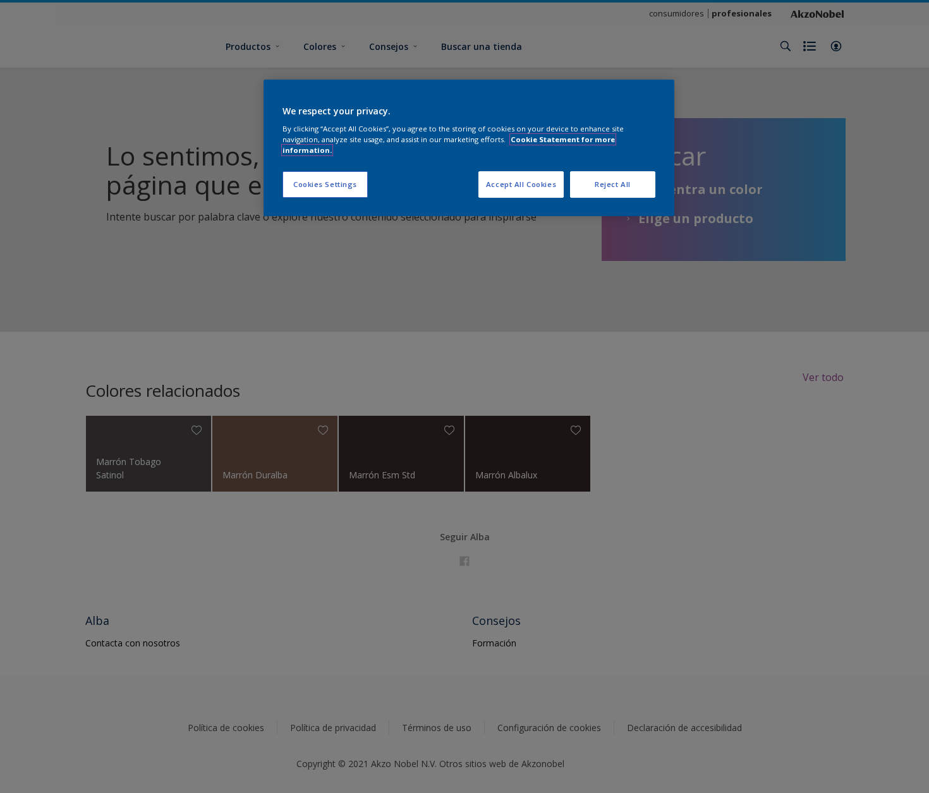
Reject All (613, 184)
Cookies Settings (325, 184)
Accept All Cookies (521, 184)
